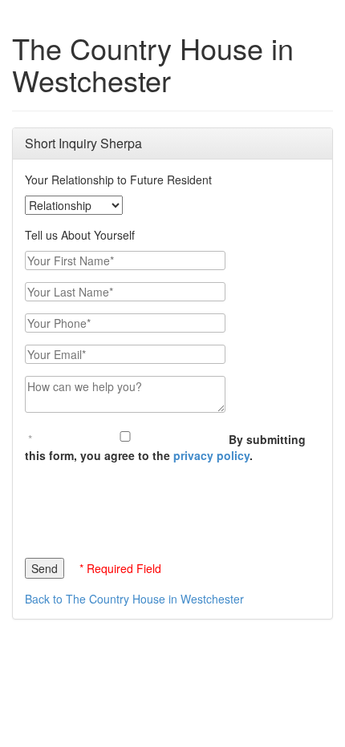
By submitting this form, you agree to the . (165, 447)
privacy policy (211, 455)
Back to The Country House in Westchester (134, 599)
